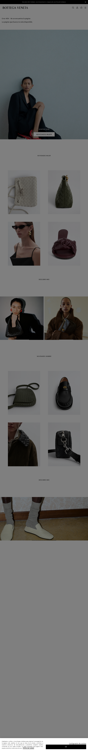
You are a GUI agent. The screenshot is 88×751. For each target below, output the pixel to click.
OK (66, 747)
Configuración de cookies (77, 743)
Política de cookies (28, 748)
